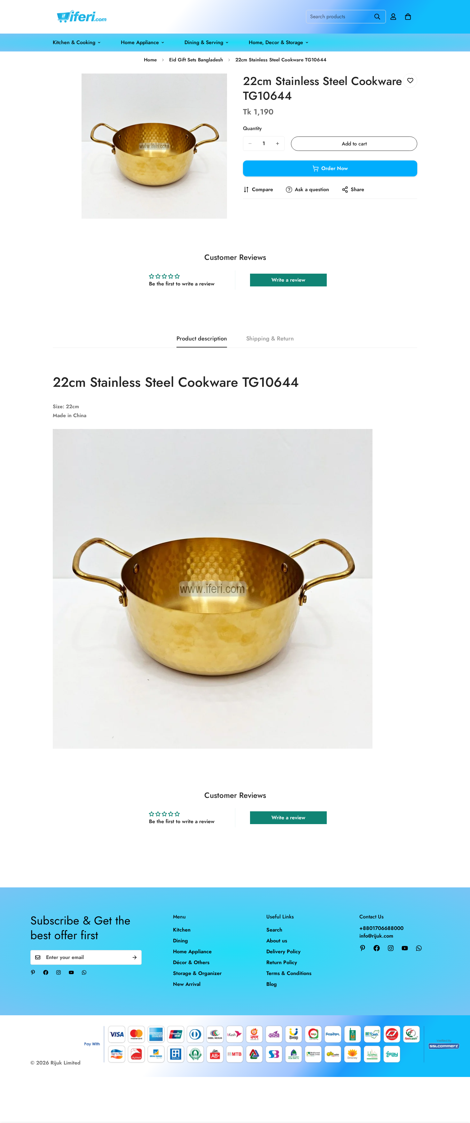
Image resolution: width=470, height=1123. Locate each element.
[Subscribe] (135, 957)
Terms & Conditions (288, 973)
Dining (180, 940)
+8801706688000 (381, 928)
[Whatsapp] (84, 972)
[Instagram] (58, 972)
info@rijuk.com (376, 936)
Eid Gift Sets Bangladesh (196, 59)
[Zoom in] (221, 87)
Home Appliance (140, 42)
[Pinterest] (32, 972)
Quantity (252, 128)
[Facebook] (45, 972)
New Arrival (186, 984)
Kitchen (182, 929)
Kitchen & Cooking (74, 42)
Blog (271, 984)
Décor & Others (191, 962)
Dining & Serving (203, 42)
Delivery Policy (283, 951)
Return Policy (281, 962)
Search (274, 929)
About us (276, 940)
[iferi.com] (81, 17)
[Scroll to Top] (457, 1088)
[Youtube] (71, 972)
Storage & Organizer (197, 973)
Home (150, 59)
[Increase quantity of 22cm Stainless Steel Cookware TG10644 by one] (277, 143)
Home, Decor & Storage (276, 42)
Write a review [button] (288, 280)
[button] (408, 16)
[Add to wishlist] (410, 81)
